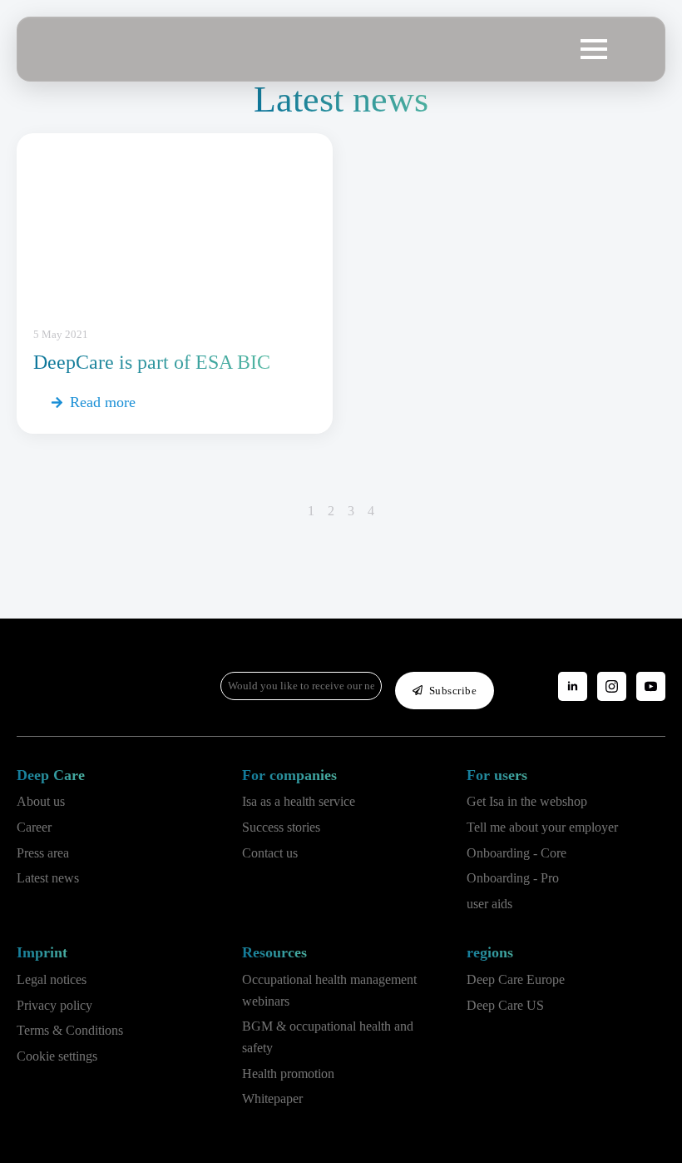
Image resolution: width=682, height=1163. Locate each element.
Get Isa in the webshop (527, 801)
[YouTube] (650, 686)
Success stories (281, 827)
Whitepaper (272, 1098)
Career (34, 827)
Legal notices (51, 979)
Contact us (270, 853)
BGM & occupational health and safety (327, 1037)
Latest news (48, 878)
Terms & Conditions (70, 1030)
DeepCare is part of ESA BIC (151, 362)
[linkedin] (572, 686)
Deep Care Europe (516, 979)
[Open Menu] (594, 49)
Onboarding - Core (516, 853)
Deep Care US (505, 1005)
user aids (489, 904)
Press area (43, 853)
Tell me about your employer (542, 827)
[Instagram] (611, 686)
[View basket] (633, 49)
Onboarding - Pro (513, 878)
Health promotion (288, 1073)
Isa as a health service (298, 801)
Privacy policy (54, 1005)
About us (41, 801)
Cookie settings (57, 1056)
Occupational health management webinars (329, 990)
